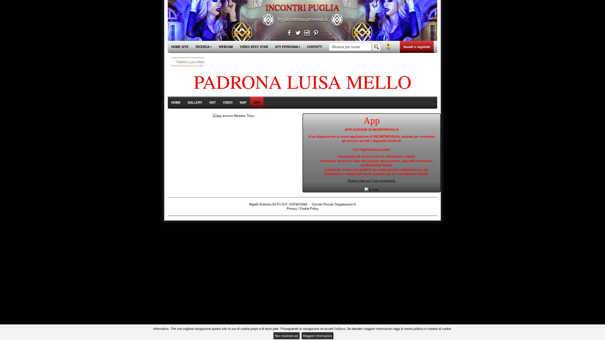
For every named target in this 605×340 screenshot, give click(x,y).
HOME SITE (180, 46)
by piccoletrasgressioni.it (303, 19)
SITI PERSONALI (287, 46)
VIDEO (228, 102)
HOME (176, 102)
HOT (212, 102)
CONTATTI (314, 46)
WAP (243, 102)
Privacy (292, 208)
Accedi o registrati (416, 46)
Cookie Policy (309, 208)
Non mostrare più (286, 335)
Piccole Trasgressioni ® (339, 204)
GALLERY (195, 102)
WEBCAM (226, 46)
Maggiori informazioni (317, 335)
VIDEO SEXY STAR (254, 46)
